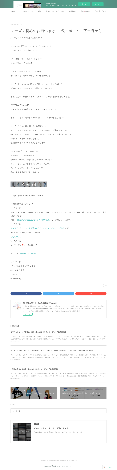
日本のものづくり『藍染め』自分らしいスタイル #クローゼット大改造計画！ (38, 332)
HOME (13, 11)
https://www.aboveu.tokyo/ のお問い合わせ (34, 220)
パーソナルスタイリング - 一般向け (31, 11)
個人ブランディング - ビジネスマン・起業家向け (61, 11)
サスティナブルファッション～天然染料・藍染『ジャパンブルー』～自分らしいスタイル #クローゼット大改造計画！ (53, 350)
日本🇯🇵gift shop (85, 11)
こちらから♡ (16, 236)
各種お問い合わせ (100, 11)
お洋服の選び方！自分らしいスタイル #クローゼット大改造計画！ (34, 369)
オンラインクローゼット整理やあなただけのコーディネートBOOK (38, 228)
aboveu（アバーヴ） (28, 253)
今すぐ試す (84, 4)
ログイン (98, 4)
